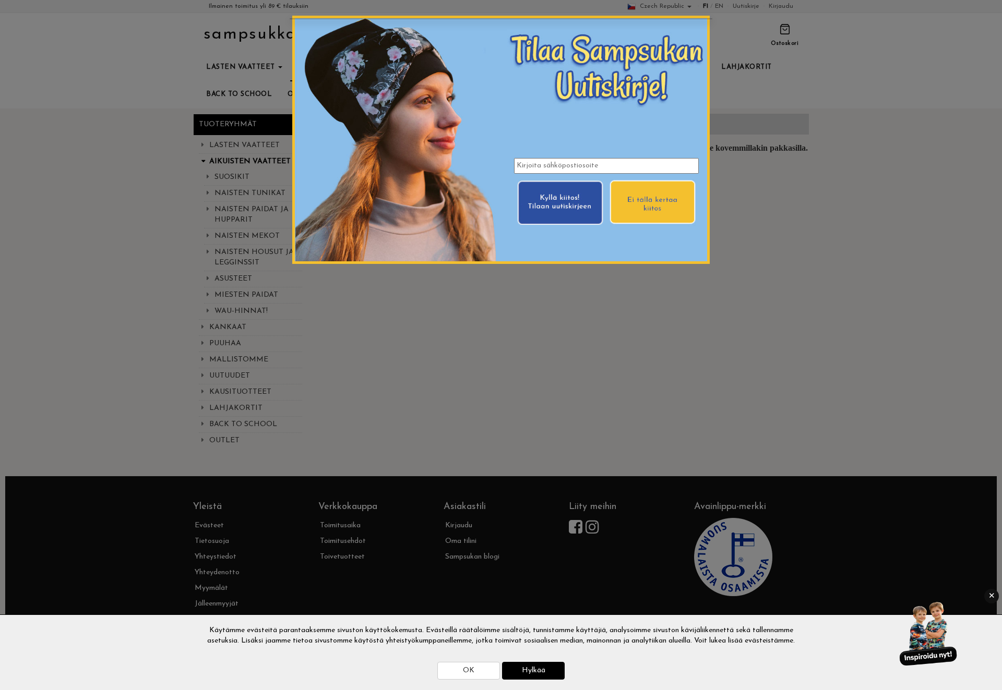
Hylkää (533, 670)
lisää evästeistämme (760, 641)
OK (468, 670)
